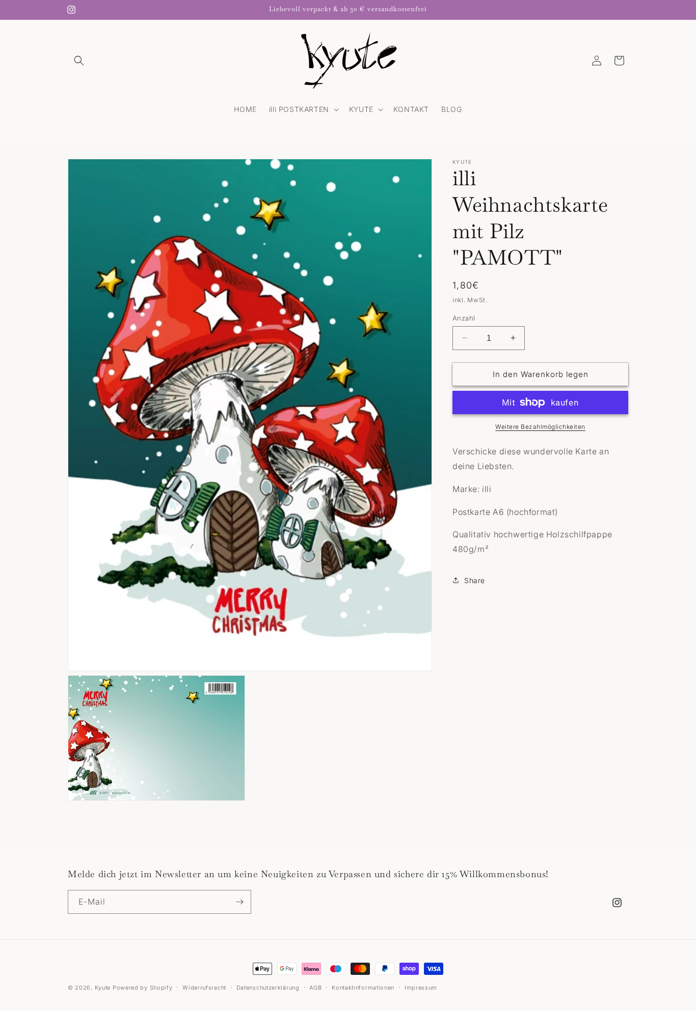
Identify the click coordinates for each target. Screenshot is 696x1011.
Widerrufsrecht (204, 987)
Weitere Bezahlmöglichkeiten (540, 426)
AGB (315, 987)
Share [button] (474, 580)
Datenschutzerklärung (268, 987)
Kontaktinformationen (363, 987)
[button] (79, 60)
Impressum (421, 987)
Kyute (103, 987)
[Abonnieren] (239, 902)
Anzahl (463, 317)
